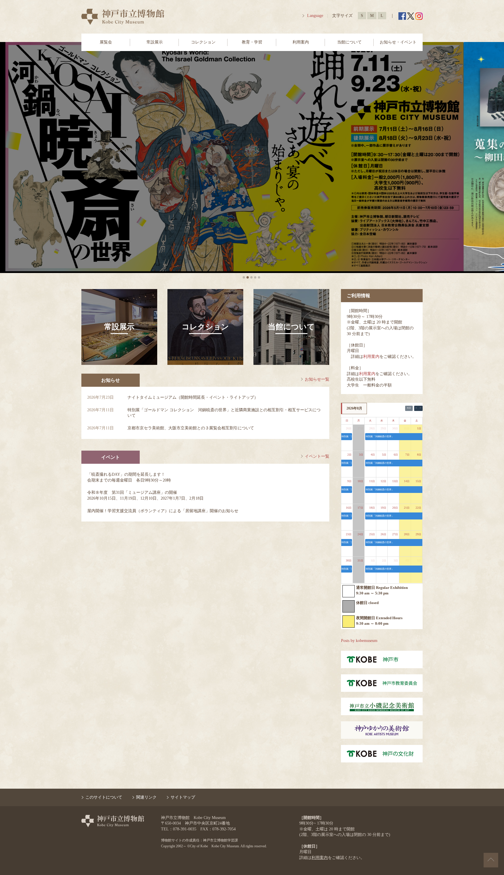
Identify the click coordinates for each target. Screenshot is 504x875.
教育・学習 (252, 42)
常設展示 (154, 42)
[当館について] (291, 363)
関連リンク (146, 797)
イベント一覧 (317, 456)
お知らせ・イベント (398, 42)
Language (315, 15)
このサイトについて (103, 797)
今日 (409, 408)
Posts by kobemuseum (359, 640)
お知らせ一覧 (317, 379)
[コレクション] (205, 363)
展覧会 (106, 42)
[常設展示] (119, 363)
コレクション (203, 42)
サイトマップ (183, 797)
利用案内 (301, 42)
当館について (349, 42)
